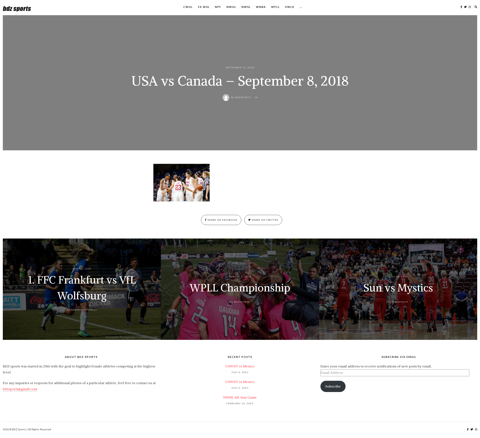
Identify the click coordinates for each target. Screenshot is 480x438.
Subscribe (333, 386)
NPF (218, 6)
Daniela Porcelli (84, 309)
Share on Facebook (222, 219)
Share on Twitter (264, 219)
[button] (181, 182)
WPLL (275, 6)
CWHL (188, 6)
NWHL (231, 6)
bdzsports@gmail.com (20, 389)
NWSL (246, 6)
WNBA (261, 6)
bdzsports (243, 97)
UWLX (289, 6)
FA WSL (204, 6)
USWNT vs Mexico (239, 366)
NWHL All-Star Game (240, 397)
